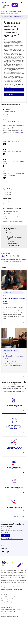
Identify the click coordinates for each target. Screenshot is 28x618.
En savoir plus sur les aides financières (13, 221)
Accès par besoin (18, 16)
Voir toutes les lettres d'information (12, 538)
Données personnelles (7, 603)
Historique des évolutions (8, 611)
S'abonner (6, 535)
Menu (26, 3)
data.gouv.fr (17, 589)
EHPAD (6, 292)
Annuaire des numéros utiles (14, 507)
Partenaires (19, 609)
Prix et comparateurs (6, 601)
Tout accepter (10, 90)
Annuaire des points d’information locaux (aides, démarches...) (14, 427)
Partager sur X (14, 256)
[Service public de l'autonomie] (16, 563)
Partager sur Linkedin (17, 256)
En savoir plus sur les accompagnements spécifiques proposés (13, 243)
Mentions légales (5, 598)
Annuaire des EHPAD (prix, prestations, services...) (14, 447)
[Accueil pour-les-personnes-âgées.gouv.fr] (15, 5)
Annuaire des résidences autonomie (14, 467)
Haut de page (21, 376)
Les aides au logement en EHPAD (14, 356)
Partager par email (6, 256)
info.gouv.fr (4, 587)
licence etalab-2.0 (12, 616)
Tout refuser (9, 94)
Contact (14, 598)
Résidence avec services (16, 292)
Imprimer (3, 256)
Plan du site (4, 594)
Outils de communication (8, 609)
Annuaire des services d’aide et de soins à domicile (14, 488)
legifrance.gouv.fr (6, 589)
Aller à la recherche (22, 3)
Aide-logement (8, 350)
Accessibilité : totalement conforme (10, 596)
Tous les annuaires (19, 516)
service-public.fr (15, 587)
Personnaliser (10, 99)
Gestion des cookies (6, 605)
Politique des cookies (6, 607)
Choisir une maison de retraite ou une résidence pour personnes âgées (14, 299)
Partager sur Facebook (10, 256)
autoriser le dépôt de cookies (18, 261)
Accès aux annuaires (7, 16)
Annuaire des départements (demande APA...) (14, 406)
